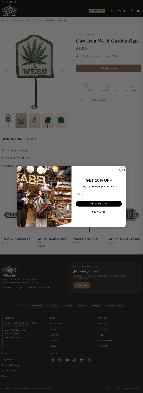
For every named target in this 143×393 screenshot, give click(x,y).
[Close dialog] (122, 169)
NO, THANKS (98, 212)
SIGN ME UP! (98, 203)
